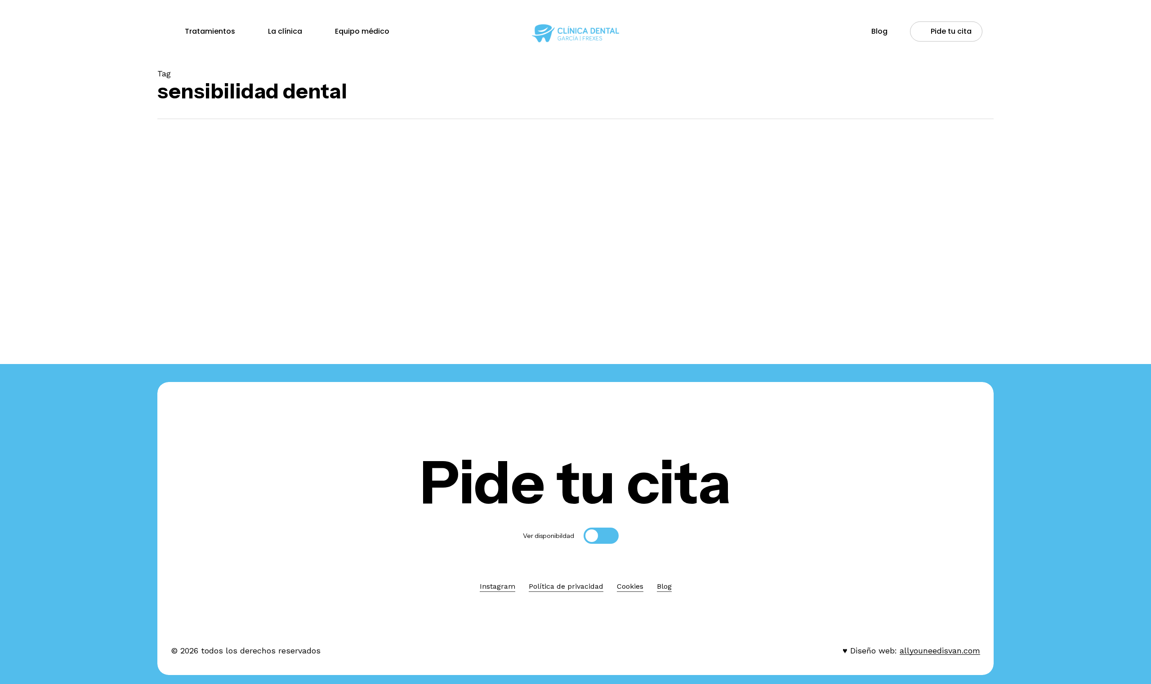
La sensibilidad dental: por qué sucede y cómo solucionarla (261, 333)
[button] (575, 482)
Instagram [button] (497, 586)
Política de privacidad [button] (566, 586)
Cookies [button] (630, 586)
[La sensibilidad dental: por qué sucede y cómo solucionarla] (261, 277)
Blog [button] (664, 586)
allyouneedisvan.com (940, 650)
